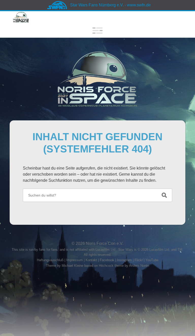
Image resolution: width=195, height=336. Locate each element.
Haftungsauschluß (50, 260)
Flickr (139, 260)
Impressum (74, 260)
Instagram (124, 260)
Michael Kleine (73, 266)
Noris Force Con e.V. (104, 243)
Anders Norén (139, 266)
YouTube (151, 260)
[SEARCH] (164, 195)
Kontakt (91, 260)
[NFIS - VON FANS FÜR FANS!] (97, 79)
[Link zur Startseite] (21, 17)
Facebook (107, 260)
